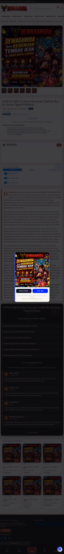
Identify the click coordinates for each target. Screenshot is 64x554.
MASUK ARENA (23, 291)
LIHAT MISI (40, 291)
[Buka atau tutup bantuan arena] (59, 549)
